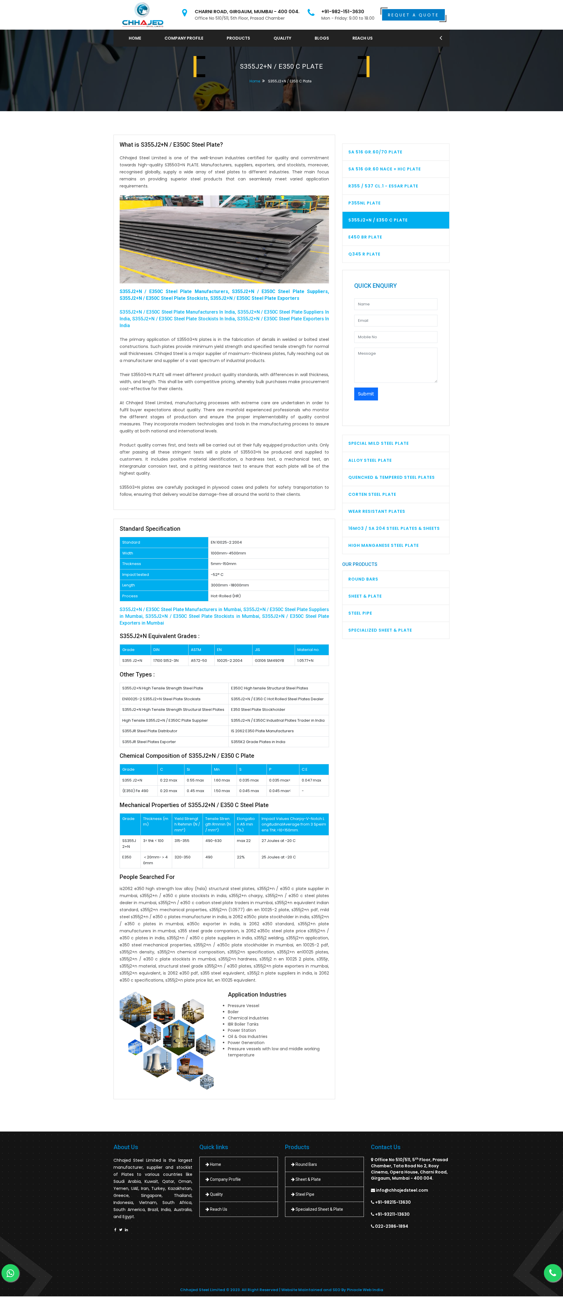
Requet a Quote (413, 15)
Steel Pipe (360, 613)
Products (238, 38)
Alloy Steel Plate (370, 460)
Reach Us (362, 38)
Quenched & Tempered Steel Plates (391, 477)
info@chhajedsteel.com (402, 1190)
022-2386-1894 (391, 1226)
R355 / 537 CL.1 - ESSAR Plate (383, 186)
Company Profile (184, 38)
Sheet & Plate (365, 596)
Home (135, 38)
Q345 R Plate (364, 254)
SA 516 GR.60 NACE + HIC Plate (384, 169)
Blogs (322, 38)
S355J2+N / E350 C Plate (378, 220)
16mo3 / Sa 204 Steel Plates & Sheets (394, 528)
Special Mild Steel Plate (378, 443)
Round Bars (363, 579)
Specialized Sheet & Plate (380, 630)
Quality (282, 38)
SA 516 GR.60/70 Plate (375, 152)
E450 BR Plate (365, 237)
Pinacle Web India (365, 1290)
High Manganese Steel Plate (383, 545)
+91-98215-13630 (393, 1202)
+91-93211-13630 (392, 1214)
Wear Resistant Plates (376, 511)
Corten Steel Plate (372, 494)
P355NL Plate (364, 203)
